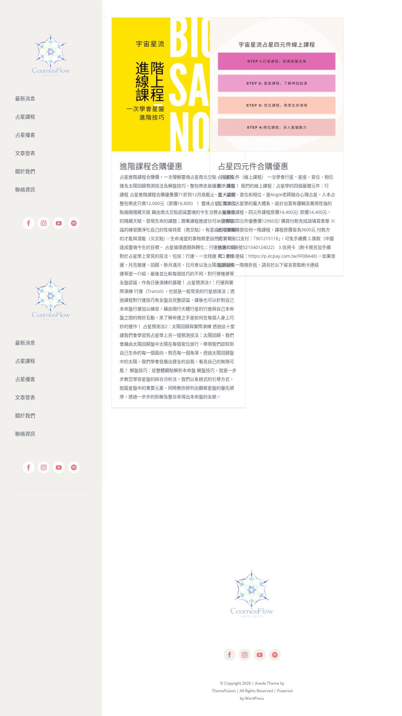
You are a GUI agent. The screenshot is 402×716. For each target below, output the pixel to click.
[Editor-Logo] (51, 265)
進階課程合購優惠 (151, 166)
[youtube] (59, 223)
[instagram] (44, 223)
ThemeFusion (224, 690)
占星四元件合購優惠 (253, 166)
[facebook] (29, 223)
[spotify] (74, 223)
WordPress (254, 698)
